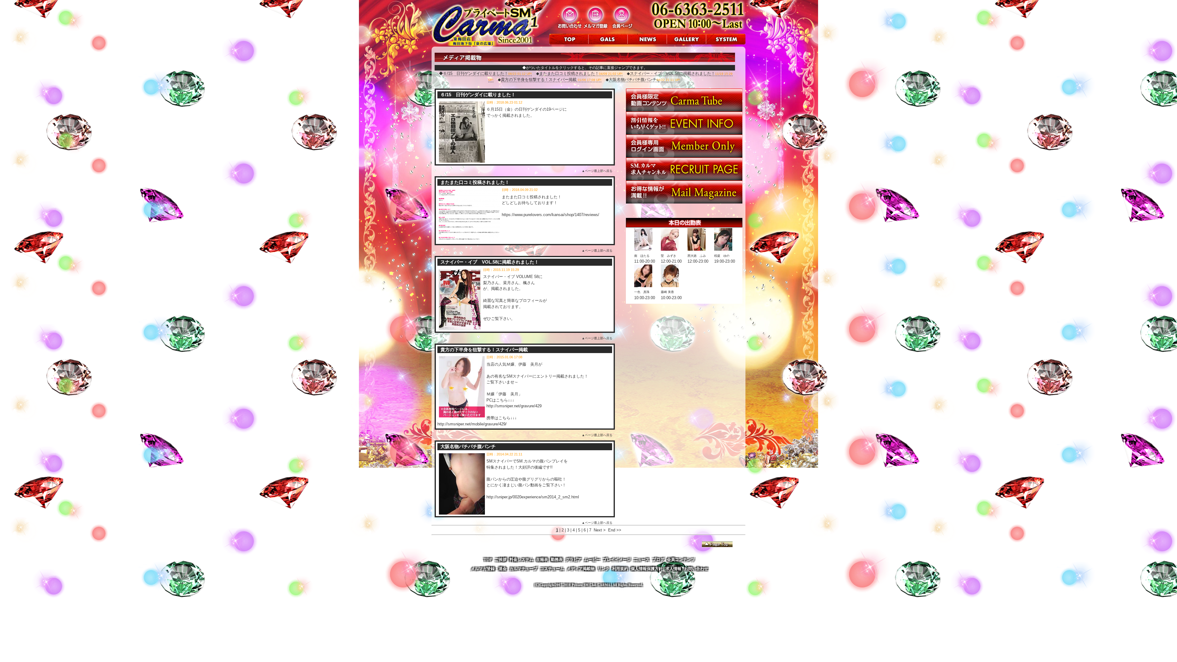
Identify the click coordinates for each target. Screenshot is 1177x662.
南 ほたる (641, 255)
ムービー (592, 559)
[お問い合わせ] (570, 28)
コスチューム (552, 568)
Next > (600, 530)
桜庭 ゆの (721, 255)
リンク (603, 568)
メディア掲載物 (581, 568)
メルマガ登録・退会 (489, 568)
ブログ (658, 559)
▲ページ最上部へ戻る (597, 171)
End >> (614, 530)
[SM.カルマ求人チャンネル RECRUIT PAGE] (684, 179)
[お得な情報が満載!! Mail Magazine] (684, 202)
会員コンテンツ (681, 559)
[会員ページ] (622, 28)
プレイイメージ (617, 559)
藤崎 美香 (667, 292)
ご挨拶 (501, 559)
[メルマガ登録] (596, 28)
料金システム (521, 559)
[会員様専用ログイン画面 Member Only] (684, 156)
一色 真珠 (641, 292)
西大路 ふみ (697, 255)
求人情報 (673, 568)
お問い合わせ (696, 568)
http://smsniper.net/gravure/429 (514, 406)
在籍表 (542, 559)
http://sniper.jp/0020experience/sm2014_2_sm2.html (532, 497)
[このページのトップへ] (717, 544)
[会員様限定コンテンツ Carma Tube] (684, 110)
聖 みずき (668, 255)
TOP (488, 559)
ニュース (641, 559)
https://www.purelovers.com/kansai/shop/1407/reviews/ (550, 214)
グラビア (573, 559)
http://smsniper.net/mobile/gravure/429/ (472, 424)
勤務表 (557, 559)
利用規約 (620, 568)
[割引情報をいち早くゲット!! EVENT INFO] (684, 133)
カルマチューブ (523, 568)
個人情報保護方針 (647, 568)
